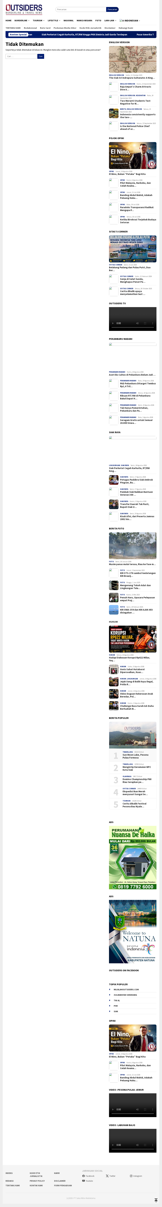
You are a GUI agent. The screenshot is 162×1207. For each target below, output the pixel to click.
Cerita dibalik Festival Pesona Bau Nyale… (134, 805)
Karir (57, 1173)
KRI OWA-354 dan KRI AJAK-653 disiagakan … (136, 611)
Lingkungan (114, 465)
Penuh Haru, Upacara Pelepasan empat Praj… (137, 599)
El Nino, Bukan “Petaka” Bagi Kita (127, 174)
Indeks (9, 1173)
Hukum (113, 621)
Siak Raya (125, 465)
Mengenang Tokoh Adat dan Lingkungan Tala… (135, 587)
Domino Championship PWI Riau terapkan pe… (137, 781)
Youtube (89, 1181)
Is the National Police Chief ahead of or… (135, 127)
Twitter (112, 1176)
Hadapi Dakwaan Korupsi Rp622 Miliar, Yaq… (129, 659)
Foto (111, 561)
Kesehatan (141, 95)
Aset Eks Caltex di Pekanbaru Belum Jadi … (132, 374)
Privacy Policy (37, 1181)
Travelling (128, 752)
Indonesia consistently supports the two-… (138, 116)
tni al (117, 1000)
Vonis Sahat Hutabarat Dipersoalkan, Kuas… (132, 671)
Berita (123, 109)
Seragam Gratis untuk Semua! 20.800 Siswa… (136, 421)
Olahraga (127, 776)
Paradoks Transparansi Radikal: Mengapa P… (137, 209)
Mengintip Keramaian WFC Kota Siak (137, 768)
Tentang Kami (13, 1185)
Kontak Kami (36, 1185)
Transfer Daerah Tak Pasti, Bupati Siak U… (134, 505)
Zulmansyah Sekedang (125, 995)
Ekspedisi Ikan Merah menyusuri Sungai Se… (135, 793)
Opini (111, 171)
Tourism (127, 801)
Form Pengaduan (63, 1185)
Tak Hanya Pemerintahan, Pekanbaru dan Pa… (134, 409)
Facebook (90, 1176)
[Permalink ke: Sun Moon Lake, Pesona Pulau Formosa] (132, 735)
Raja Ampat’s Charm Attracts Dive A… (135, 88)
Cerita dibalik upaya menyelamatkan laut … (132, 293)
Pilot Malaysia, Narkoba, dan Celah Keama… (135, 184)
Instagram (137, 1176)
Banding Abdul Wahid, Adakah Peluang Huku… (136, 196)
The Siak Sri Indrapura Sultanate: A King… (132, 77)
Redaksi (10, 1181)
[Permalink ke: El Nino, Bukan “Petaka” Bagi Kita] (132, 155)
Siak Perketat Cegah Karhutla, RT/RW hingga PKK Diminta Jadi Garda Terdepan (56, 34)
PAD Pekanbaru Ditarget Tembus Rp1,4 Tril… (138, 385)
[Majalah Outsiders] (24, 9)
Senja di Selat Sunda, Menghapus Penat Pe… (132, 280)
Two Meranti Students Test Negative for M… (135, 102)
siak (116, 1011)
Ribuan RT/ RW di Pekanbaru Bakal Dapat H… (135, 397)
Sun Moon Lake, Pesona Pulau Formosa (135, 756)
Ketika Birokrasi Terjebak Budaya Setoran (138, 221)
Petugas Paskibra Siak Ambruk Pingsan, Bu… (136, 481)
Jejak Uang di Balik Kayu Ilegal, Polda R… (136, 683)
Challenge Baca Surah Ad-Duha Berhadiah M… (137, 707)
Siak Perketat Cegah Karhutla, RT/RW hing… (129, 469)
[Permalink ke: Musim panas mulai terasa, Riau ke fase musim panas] (132, 545)
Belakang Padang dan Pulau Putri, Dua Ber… (129, 269)
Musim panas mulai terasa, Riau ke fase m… (132, 564)
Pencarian (112, 9)
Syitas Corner (115, 265)
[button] (130, 20)
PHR (116, 1006)
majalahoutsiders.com (126, 989)
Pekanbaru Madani (117, 372)
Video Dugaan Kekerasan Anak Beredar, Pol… (136, 695)
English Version (116, 75)
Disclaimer (59, 1181)
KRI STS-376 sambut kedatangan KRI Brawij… (138, 574)
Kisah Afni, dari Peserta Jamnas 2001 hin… (137, 518)
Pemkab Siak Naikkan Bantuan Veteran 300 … (136, 493)
